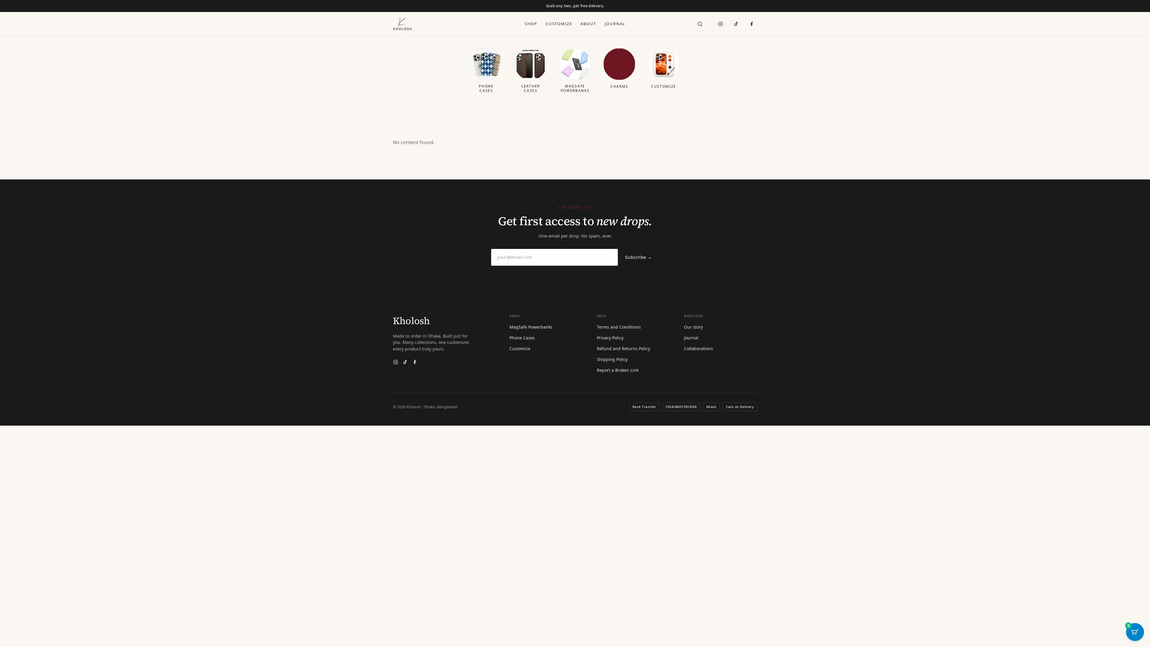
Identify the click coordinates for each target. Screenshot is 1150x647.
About (588, 23)
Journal (615, 23)
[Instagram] (720, 24)
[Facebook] (414, 362)
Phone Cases (522, 338)
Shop (531, 23)
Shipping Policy (612, 359)
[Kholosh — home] (402, 24)
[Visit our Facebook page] (751, 24)
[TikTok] (736, 24)
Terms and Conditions (619, 327)
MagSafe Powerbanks (531, 327)
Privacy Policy (610, 338)
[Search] (699, 24)
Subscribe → (638, 257)
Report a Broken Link (617, 370)
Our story (693, 327)
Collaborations (698, 348)
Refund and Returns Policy (623, 348)
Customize (559, 23)
